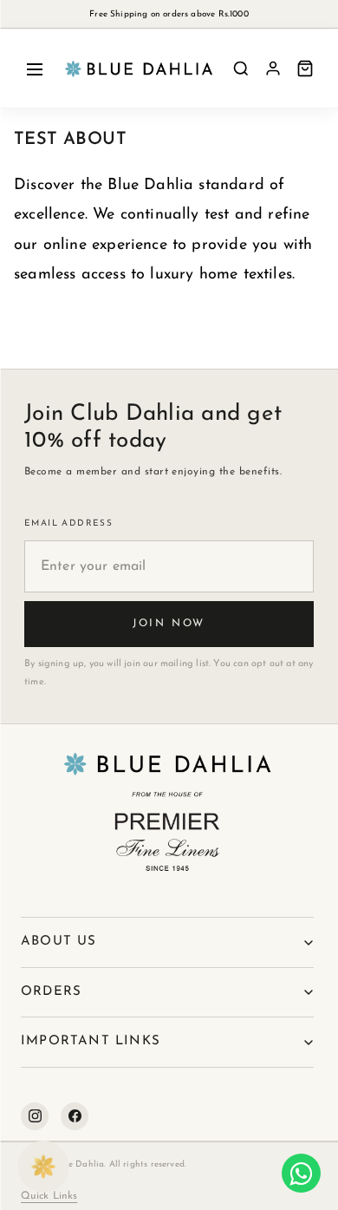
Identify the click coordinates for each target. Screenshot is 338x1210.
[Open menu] (34, 68)
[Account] (273, 68)
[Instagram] (35, 1116)
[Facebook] (74, 1116)
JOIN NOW (169, 623)
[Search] (241, 68)
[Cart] (305, 68)
